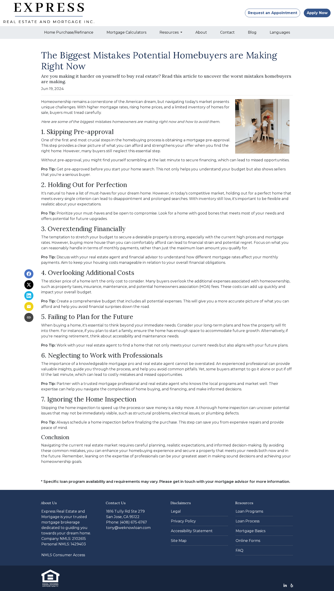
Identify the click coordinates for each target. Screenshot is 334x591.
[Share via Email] (28, 306)
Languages (280, 32)
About (201, 32)
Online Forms (248, 541)
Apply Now (317, 13)
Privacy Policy (183, 521)
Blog (252, 32)
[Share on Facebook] (28, 273)
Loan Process (247, 521)
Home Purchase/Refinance (68, 32)
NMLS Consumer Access (63, 555)
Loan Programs (249, 511)
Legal (176, 511)
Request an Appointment (272, 13)
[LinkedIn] (285, 585)
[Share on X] (28, 284)
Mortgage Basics (250, 531)
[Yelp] (291, 585)
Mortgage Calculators (126, 32)
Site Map (179, 541)
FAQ (239, 550)
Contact (227, 32)
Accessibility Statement (192, 531)
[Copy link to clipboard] (28, 317)
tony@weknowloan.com (128, 528)
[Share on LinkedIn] (28, 295)
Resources (169, 32)
